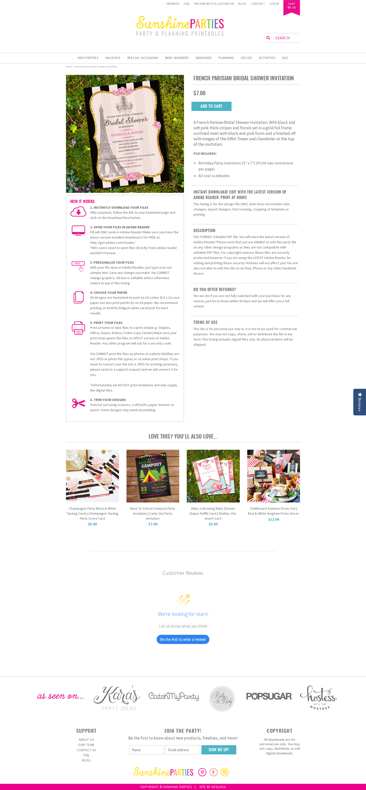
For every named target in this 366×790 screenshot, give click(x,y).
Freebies (173, 3)
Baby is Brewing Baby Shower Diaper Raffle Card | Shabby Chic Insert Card (213, 513)
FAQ (187, 3)
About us (86, 740)
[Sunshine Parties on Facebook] (213, 775)
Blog (242, 3)
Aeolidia (219, 787)
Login (274, 3)
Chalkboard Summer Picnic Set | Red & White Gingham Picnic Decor (273, 511)
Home (69, 66)
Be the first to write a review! (183, 639)
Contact (258, 3)
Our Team (86, 745)
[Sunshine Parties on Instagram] (225, 775)
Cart (292, 4)
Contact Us (86, 750)
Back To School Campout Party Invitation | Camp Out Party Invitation (152, 513)
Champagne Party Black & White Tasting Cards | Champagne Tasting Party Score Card (92, 513)
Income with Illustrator (214, 3)
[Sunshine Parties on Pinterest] (202, 775)
